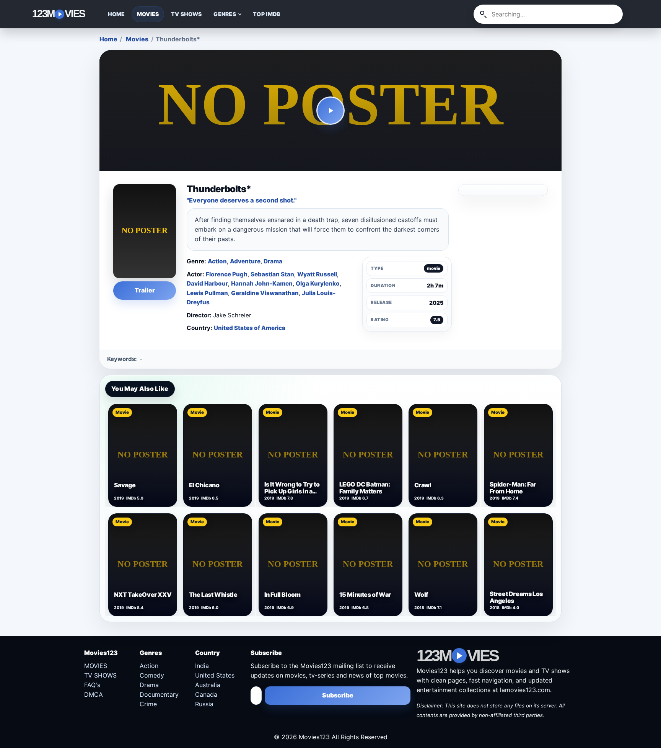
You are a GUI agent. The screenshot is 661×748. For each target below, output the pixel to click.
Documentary (159, 694)
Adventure (245, 261)
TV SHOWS (186, 14)
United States (214, 675)
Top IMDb (266, 14)
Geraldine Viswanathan (265, 293)
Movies (137, 39)
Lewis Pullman (207, 293)
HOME (116, 14)
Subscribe (337, 695)
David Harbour (207, 283)
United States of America (249, 328)
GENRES (224, 14)
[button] (330, 110)
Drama (273, 261)
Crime (148, 704)
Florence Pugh (226, 274)
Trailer (145, 290)
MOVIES (148, 14)
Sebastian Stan (272, 274)
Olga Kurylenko (318, 283)
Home (108, 39)
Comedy (152, 675)
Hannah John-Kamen (262, 283)
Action (217, 261)
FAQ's (92, 685)
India (202, 666)
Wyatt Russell (317, 274)
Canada (206, 694)
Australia (207, 685)
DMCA (93, 694)
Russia (204, 704)
